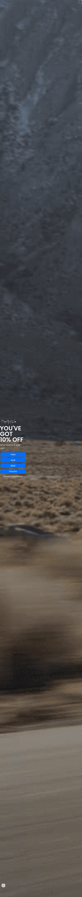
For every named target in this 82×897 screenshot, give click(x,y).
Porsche (13, 471)
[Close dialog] (80, 1)
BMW (13, 465)
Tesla (12, 454)
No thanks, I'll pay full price (13, 476)
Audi (13, 460)
